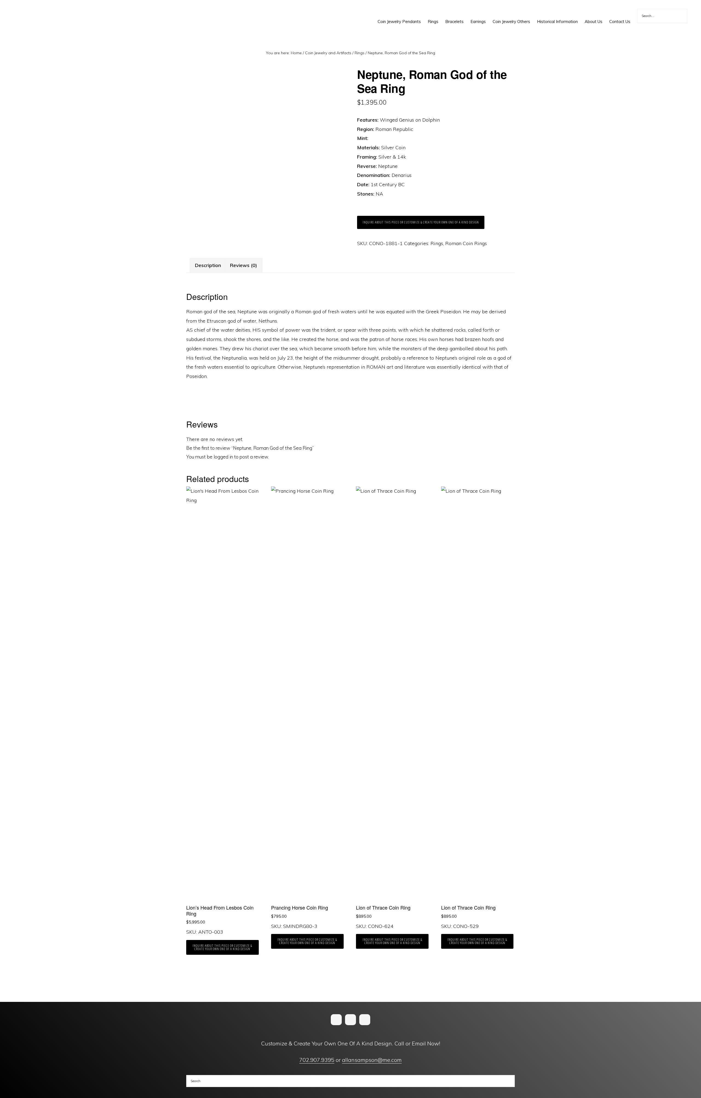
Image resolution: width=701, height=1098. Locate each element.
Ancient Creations (29, 11)
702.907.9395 (316, 1059)
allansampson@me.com (372, 1059)
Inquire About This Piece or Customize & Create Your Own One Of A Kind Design (421, 222)
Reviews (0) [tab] (243, 265)
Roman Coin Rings (466, 243)
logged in (223, 457)
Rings (359, 52)
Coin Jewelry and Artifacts (328, 52)
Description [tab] (208, 265)
